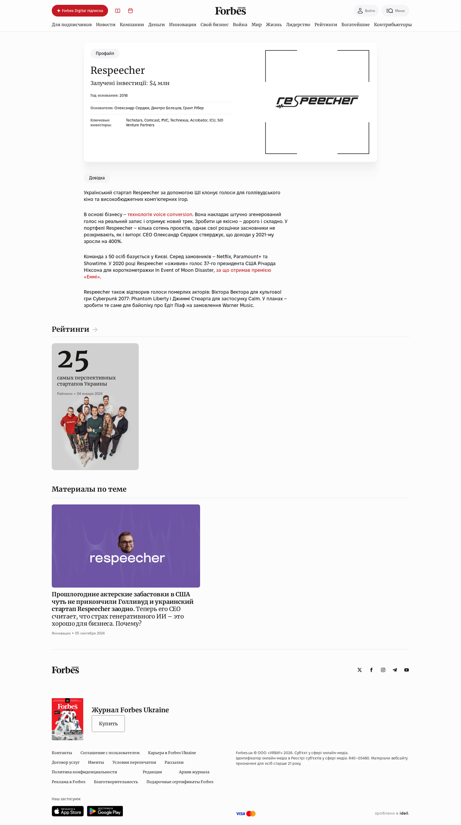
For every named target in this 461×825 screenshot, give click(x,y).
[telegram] (395, 670)
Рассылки (174, 762)
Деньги (156, 24)
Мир (257, 24)
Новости (106, 24)
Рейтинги (326, 24)
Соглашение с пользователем (110, 752)
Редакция (152, 772)
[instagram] (383, 670)
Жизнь (274, 24)
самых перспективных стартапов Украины (86, 375)
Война (240, 24)
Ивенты (96, 762)
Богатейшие (355, 24)
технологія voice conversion (160, 214)
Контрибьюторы (393, 24)
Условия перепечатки (134, 762)
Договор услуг (66, 762)
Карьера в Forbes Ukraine (172, 752)
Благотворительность (116, 781)
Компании (132, 24)
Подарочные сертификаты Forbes (179, 781)
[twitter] (359, 670)
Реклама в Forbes (68, 781)
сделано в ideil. (392, 813)
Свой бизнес (215, 24)
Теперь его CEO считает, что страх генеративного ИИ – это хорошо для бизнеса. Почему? (123, 609)
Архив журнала (194, 772)
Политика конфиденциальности (84, 772)
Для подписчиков (72, 24)
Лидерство (298, 24)
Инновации (182, 24)
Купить (108, 724)
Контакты (62, 752)
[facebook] (371, 670)
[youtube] (406, 670)
